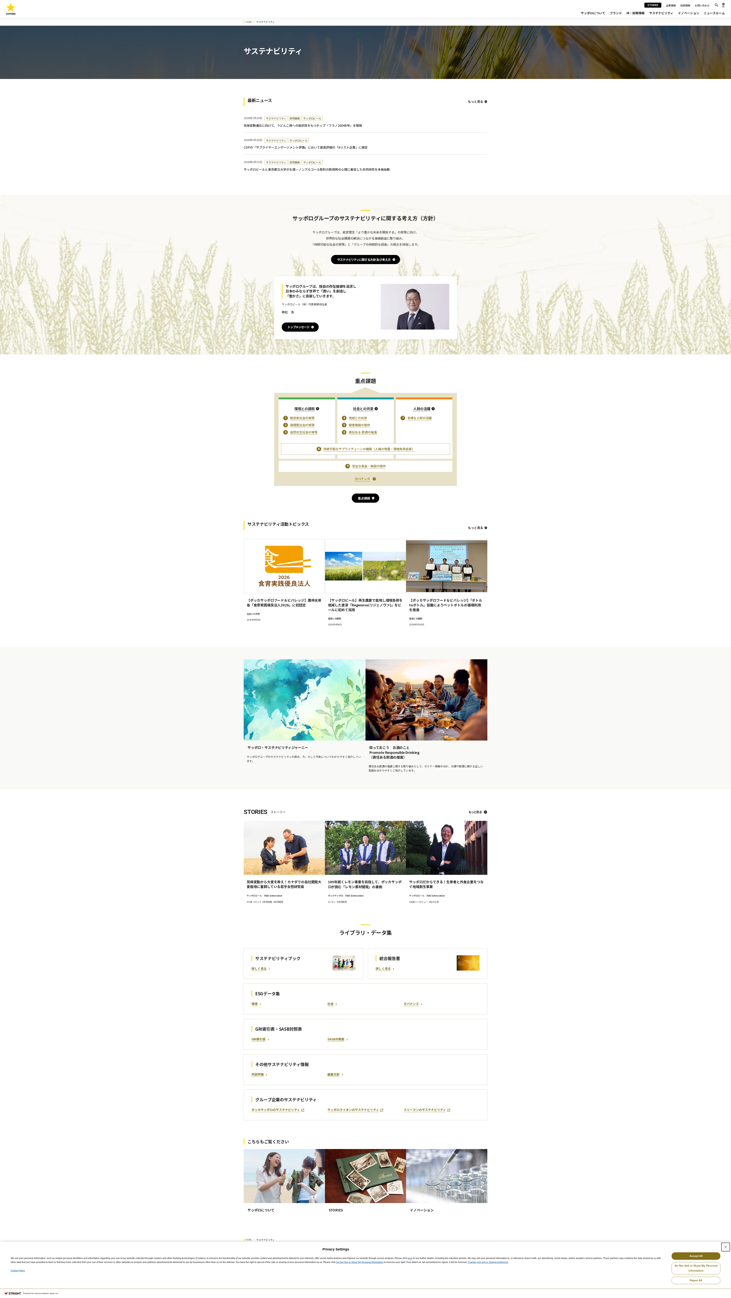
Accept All (696, 1255)
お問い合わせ (702, 5)
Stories (652, 5)
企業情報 (671, 5)
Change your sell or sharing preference (488, 1262)
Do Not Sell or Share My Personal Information (359, 1262)
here (410, 1258)
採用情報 (685, 5)
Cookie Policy (18, 1270)
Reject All (696, 1280)
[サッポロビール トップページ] (11, 9)
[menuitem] (593, 13)
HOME (249, 22)
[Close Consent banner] (725, 1247)
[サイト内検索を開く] (716, 5)
